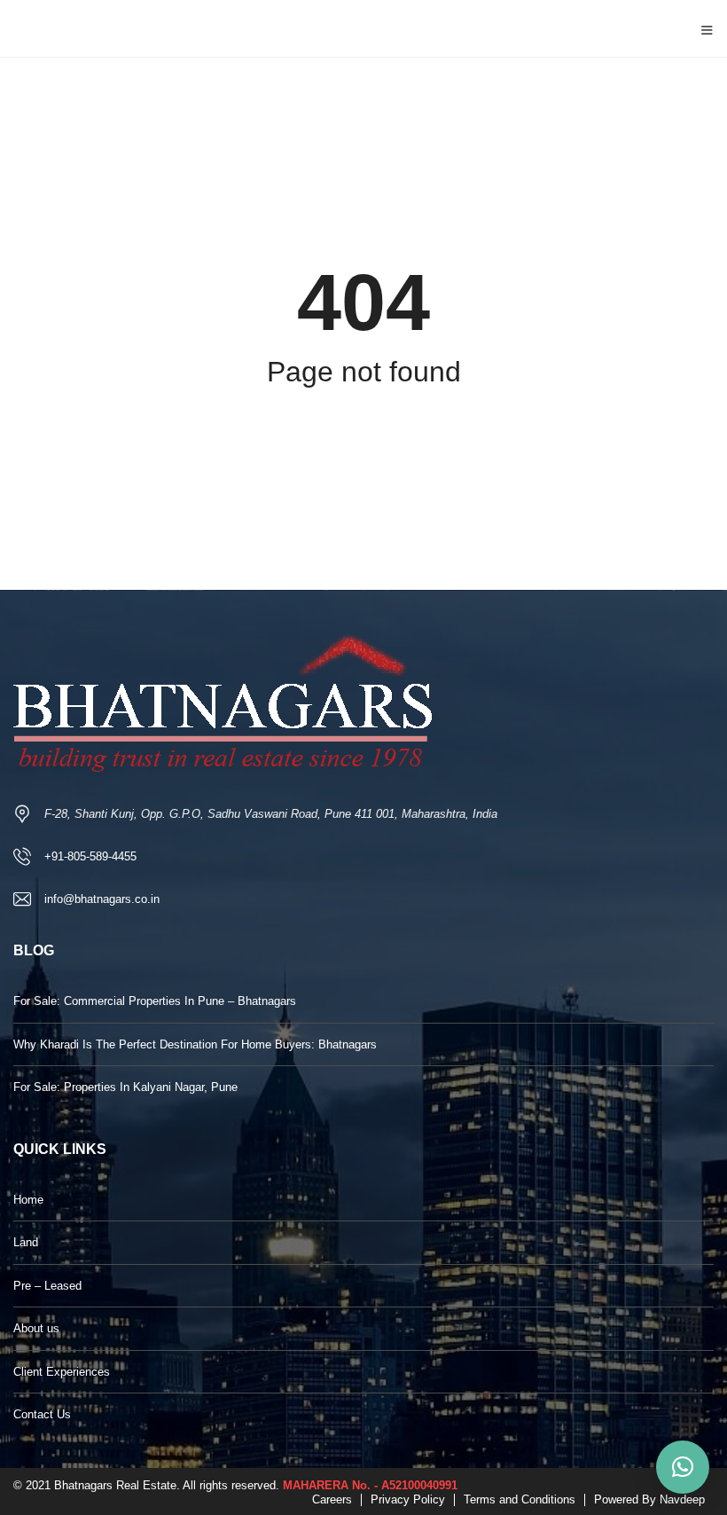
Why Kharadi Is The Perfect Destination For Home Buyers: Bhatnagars (195, 1044)
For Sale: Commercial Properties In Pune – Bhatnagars (154, 1001)
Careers (332, 1499)
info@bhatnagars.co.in (102, 899)
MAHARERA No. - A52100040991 (370, 1485)
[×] (682, 1467)
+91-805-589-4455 (90, 856)
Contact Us (42, 1414)
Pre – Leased (47, 1285)
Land (25, 1242)
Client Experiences (61, 1371)
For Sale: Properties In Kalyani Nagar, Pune (125, 1087)
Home (28, 1199)
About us (36, 1328)
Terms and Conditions (519, 1499)
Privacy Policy (408, 1499)
